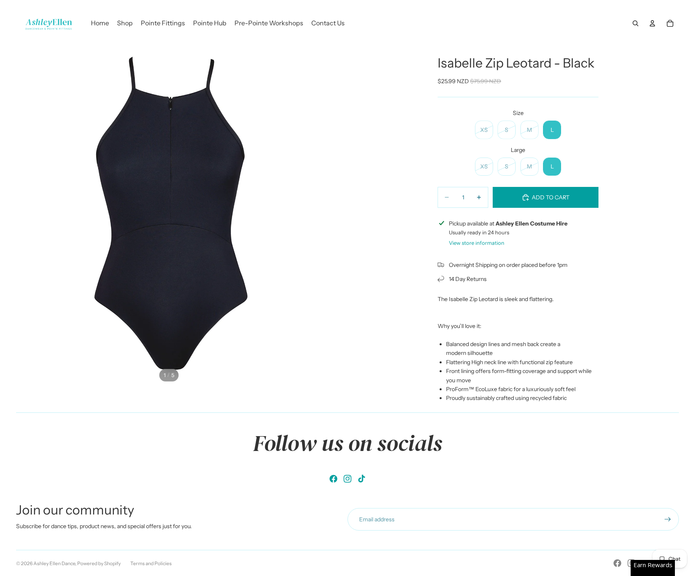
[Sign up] (667, 519)
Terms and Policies (151, 563)
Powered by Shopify (99, 563)
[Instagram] (347, 479)
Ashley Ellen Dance (54, 563)
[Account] (652, 23)
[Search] (635, 23)
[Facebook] (333, 479)
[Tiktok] (361, 479)
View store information (476, 243)
